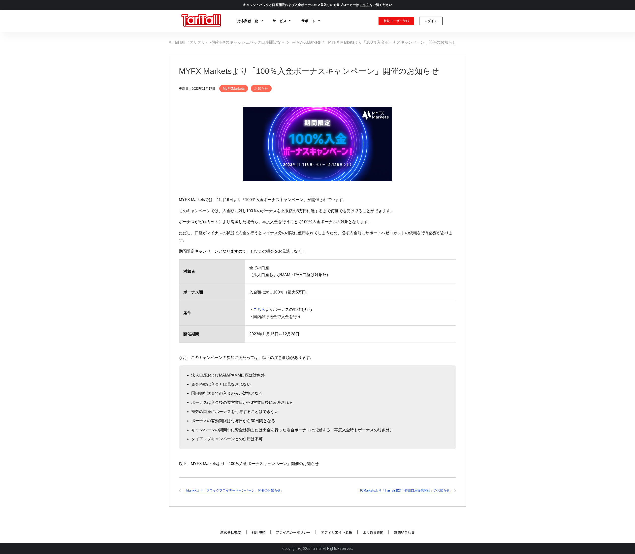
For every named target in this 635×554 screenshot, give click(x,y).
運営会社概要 (230, 532)
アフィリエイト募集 (336, 532)
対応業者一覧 (247, 20)
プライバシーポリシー (293, 532)
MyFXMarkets (234, 88)
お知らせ (261, 88)
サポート (308, 20)
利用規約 (258, 532)
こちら (259, 309)
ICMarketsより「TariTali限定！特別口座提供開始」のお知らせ (405, 490)
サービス (279, 20)
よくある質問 (373, 532)
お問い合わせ (404, 532)
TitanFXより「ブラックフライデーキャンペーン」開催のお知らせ (233, 490)
